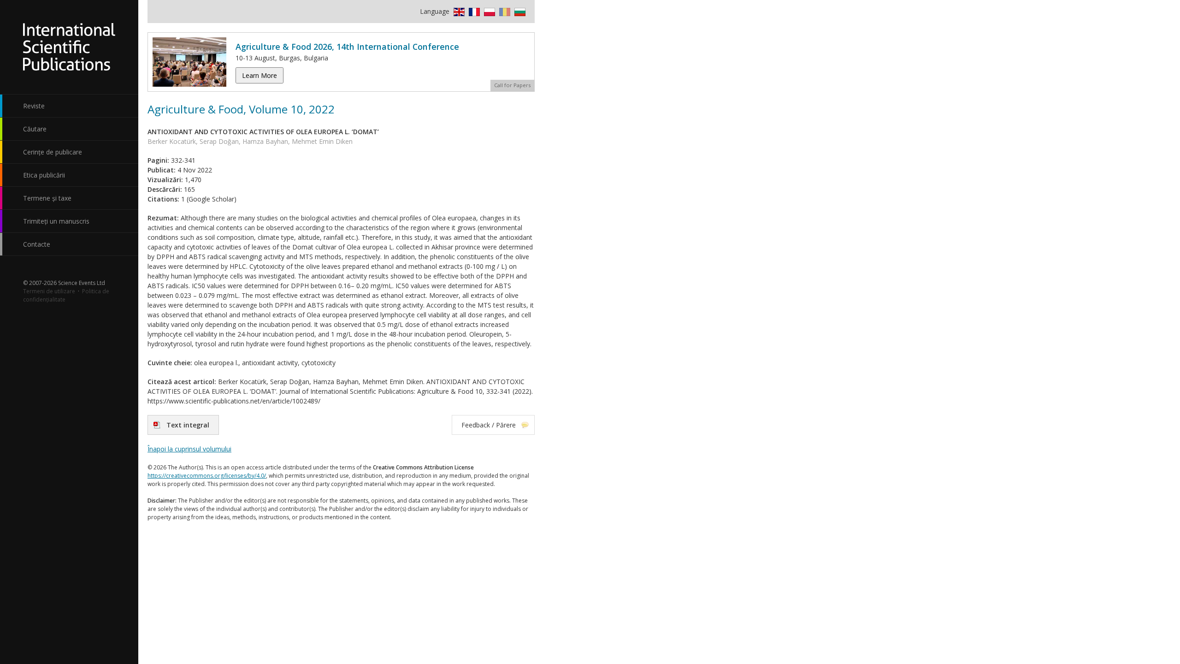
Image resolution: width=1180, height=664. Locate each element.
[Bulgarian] (518, 11)
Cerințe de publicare (52, 152)
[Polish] (488, 11)
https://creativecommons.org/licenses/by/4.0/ (207, 476)
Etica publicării (44, 175)
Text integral (187, 425)
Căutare (35, 129)
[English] (458, 11)
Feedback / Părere (488, 425)
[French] (473, 11)
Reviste (34, 105)
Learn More (259, 75)
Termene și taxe (47, 198)
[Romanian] (503, 11)
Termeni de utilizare (49, 291)
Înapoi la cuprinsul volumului (189, 449)
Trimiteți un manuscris (56, 221)
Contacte (36, 244)
